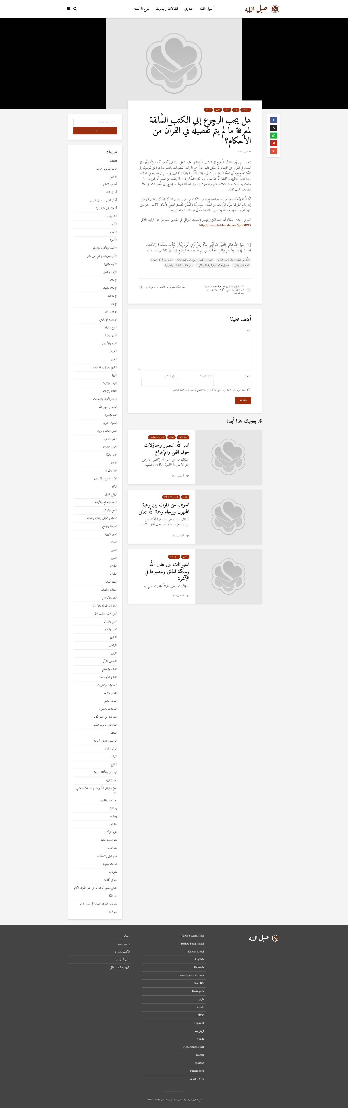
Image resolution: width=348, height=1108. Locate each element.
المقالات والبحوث (167, 9)
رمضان (113, 816)
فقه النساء (112, 848)
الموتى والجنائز (111, 749)
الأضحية (113, 240)
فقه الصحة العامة (109, 840)
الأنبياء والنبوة (110, 264)
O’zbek (200, 1007)
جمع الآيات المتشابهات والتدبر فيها (178, 265)
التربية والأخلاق (109, 344)
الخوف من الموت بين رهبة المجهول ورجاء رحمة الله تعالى (163, 508)
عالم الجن (113, 824)
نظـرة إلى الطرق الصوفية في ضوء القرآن (98, 904)
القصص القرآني (109, 661)
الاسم (248, 376)
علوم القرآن (112, 832)
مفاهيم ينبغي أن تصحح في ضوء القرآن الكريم (95, 888)
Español (199, 1023)
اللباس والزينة (110, 693)
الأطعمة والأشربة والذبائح (105, 248)
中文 (201, 1015)
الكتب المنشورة (122, 951)
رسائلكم (113, 809)
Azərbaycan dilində (192, 975)
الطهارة (227, 109)
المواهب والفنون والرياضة (157, 437)
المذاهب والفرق (110, 701)
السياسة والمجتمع (109, 526)
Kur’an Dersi (196, 951)
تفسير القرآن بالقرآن (241, 265)
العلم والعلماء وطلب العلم (106, 614)
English (199, 959)
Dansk (200, 1054)
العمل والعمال (110, 622)
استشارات (112, 217)
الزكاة (235, 109)
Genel (113, 161)
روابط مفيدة (124, 943)
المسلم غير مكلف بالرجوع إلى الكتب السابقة (195, 260)
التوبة (114, 375)
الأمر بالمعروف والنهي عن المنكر (102, 256)
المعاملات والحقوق (108, 709)
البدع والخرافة (110, 328)
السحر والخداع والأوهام (106, 502)
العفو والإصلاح (109, 598)
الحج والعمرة (111, 415)
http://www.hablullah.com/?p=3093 (225, 225)
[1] (185, 179)
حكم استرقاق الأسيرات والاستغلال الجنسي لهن (96, 790)
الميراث (114, 757)
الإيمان (114, 304)
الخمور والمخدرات (109, 447)
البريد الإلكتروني (207, 376)
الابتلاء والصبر (110, 312)
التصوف (113, 352)
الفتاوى (188, 9)
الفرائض (113, 645)
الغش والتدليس (109, 630)
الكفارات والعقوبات (107, 685)
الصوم (114, 558)
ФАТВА (199, 983)
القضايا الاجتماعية (108, 677)
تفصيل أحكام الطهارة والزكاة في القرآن (213, 265)
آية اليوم (113, 177)
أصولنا (127, 936)
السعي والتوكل (110, 510)
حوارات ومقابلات (108, 801)
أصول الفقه (207, 9)
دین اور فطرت (197, 1078)
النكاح (114, 765)
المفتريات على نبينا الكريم (105, 717)
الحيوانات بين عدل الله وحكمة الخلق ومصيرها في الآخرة (166, 572)
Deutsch (199, 967)
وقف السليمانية (122, 959)
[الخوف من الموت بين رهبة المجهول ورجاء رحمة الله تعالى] (228, 517)
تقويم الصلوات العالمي (120, 967)
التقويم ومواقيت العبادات (105, 368)
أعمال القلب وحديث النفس (103, 201)
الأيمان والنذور (110, 272)
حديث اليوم (111, 780)
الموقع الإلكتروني (170, 376)
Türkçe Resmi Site (192, 936)
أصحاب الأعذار (110, 185)
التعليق (249, 331)
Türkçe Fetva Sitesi (192, 943)
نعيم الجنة (113, 912)
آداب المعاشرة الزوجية (106, 169)
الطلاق (113, 566)
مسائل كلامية (174, 556)
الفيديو (114, 653)
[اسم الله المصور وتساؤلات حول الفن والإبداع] (228, 457)
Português (198, 991)
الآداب (113, 225)
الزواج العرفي (111, 495)
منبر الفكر (113, 896)
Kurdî (200, 1039)
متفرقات (208, 109)
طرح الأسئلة (141, 9)
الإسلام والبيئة (110, 288)
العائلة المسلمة (111, 582)
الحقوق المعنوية (110, 439)
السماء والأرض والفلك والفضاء (102, 518)
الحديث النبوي (110, 423)
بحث (95, 131)
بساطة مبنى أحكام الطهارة (161, 260)
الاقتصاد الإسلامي (108, 320)
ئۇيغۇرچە (199, 1031)
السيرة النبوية (111, 534)
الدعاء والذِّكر (111, 455)
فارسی (201, 999)
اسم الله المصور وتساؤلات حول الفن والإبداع (166, 449)
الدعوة (114, 463)
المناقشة (113, 733)
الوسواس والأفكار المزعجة (171, 497)
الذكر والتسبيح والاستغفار (105, 479)
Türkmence (197, 1070)
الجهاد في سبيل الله (108, 407)
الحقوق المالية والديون (107, 431)
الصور (114, 550)
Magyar (199, 1062)
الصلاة (114, 542)
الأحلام (113, 232)
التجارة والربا (111, 336)
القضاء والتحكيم (109, 669)
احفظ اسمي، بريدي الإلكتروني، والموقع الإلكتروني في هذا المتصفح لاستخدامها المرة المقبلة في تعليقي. (209, 390)
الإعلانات (112, 296)
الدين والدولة (111, 471)
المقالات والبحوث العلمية (105, 725)
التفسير (114, 360)
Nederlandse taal (193, 1047)
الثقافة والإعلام (183, 437)
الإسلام (113, 280)
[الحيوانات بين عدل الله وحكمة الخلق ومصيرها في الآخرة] (228, 576)
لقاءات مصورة (110, 864)
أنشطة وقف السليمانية (106, 209)
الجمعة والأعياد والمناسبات (105, 399)
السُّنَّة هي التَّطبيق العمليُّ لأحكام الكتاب (233, 260)
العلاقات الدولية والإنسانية (104, 606)
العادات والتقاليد (109, 590)
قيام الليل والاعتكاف (107, 856)
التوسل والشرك (110, 383)
